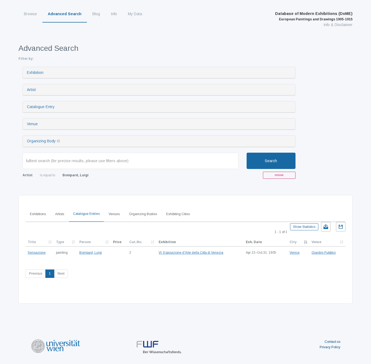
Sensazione (37, 253)
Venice (295, 253)
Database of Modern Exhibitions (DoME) (314, 16)
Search (271, 161)
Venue (32, 124)
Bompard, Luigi (90, 253)
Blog (96, 14)
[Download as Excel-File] (325, 226)
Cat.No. (135, 242)
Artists (59, 214)
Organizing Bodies (143, 214)
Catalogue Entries (86, 214)
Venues (114, 214)
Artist (31, 89)
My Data (135, 14)
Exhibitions (38, 214)
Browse (30, 14)
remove (279, 175)
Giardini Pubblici (324, 253)
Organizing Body (41, 141)
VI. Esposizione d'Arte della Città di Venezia (191, 253)
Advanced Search (64, 14)
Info (114, 14)
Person (85, 242)
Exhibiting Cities (178, 214)
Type (60, 242)
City (293, 242)
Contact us (332, 342)
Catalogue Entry (41, 107)
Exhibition (35, 72)
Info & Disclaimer (338, 25)
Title (32, 242)
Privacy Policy (330, 347)
